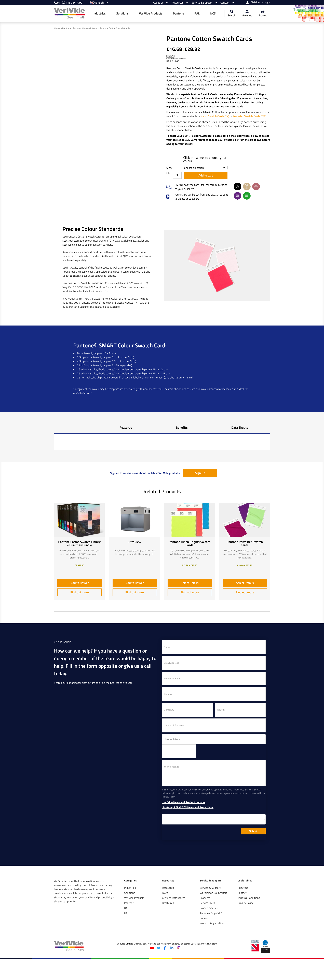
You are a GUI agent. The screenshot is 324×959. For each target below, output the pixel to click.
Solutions (122, 13)
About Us (158, 3)
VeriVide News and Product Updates (183, 802)
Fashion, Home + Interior (85, 28)
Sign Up (200, 473)
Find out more (79, 592)
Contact (225, 3)
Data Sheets (239, 427)
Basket (263, 15)
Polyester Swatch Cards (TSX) (249, 116)
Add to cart (205, 175)
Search (232, 15)
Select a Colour (173, 156)
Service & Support (202, 3)
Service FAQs (207, 903)
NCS (213, 13)
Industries (99, 13)
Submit (253, 831)
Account (247, 15)
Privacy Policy (245, 903)
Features (126, 427)
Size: (169, 168)
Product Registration (212, 923)
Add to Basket (80, 583)
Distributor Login (260, 2)
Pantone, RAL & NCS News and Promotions (187, 807)
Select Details (189, 583)
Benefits (182, 427)
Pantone (178, 13)
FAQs (165, 893)
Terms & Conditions (249, 898)
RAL (197, 13)
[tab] (126, 428)
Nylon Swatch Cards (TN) (215, 116)
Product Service (209, 908)
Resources (178, 3)
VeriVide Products (150, 13)
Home (57, 28)
